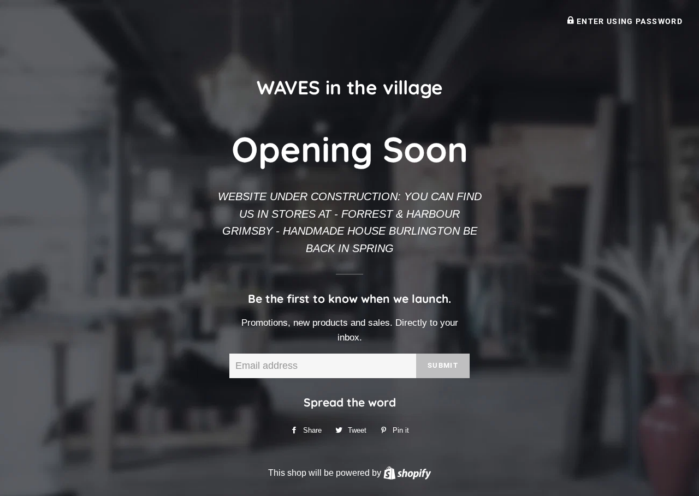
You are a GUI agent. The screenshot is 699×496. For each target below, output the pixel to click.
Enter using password (628, 21)
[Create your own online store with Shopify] (407, 472)
